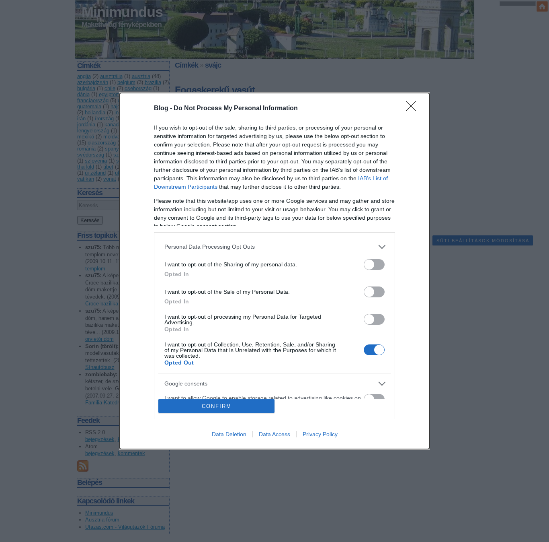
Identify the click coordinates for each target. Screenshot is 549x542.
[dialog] (274, 271)
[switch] (374, 264)
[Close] (413, 108)
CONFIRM (216, 406)
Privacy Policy (320, 434)
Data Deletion (229, 434)
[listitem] (274, 247)
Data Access (274, 434)
